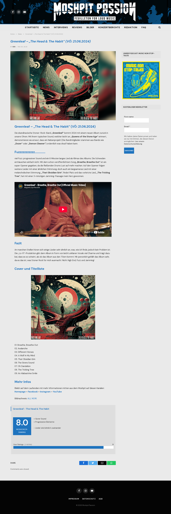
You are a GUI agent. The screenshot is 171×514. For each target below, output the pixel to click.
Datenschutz (89, 499)
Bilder (90, 27)
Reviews (77, 27)
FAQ (143, 27)
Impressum (73, 499)
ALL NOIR (32, 398)
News (46, 27)
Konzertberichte (109, 27)
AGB (101, 499)
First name (129, 117)
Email (127, 126)
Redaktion (130, 27)
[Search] (159, 27)
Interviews (61, 27)
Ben (14, 47)
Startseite (32, 27)
